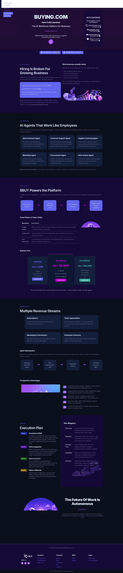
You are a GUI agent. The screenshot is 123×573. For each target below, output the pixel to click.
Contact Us (7, 10)
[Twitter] (22, 563)
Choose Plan (37, 279)
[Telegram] (29, 563)
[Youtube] (25, 563)
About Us (6, 8)
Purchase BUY (8, 13)
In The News (7, 5)
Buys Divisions (8, 3)
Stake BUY (7, 16)
